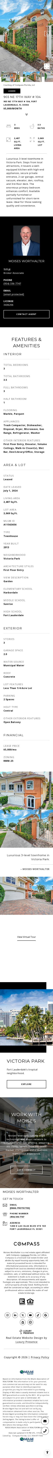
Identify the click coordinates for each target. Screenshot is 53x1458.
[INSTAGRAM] (7, 1315)
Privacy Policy (40, 1357)
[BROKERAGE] (30, 1322)
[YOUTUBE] (30, 1315)
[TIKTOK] (38, 1315)
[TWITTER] (23, 1315)
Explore (26, 1084)
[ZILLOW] (23, 1322)
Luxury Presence (27, 1342)
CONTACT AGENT (26, 314)
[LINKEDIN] (15, 1315)
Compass (25, 1255)
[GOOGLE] (45, 1315)
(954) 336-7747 (12, 283)
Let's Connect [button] (26, 1169)
